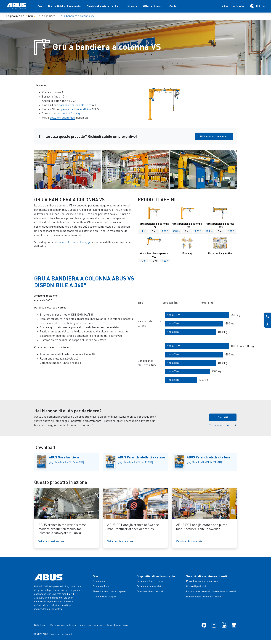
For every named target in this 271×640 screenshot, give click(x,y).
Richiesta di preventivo (213, 136)
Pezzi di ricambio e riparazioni (202, 581)
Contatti (174, 6)
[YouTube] (224, 625)
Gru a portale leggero (104, 597)
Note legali (40, 625)
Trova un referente (220, 425)
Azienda (132, 6)
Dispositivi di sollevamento (64, 6)
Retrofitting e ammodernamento (203, 597)
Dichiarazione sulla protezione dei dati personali (76, 625)
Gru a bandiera (46, 16)
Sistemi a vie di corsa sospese (109, 591)
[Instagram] (214, 625)
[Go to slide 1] (130, 186)
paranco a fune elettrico (76, 109)
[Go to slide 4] (138, 186)
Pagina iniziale (15, 16)
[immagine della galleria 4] (135, 169)
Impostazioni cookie (118, 625)
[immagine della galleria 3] (67, 169)
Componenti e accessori (150, 591)
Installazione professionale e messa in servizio (211, 591)
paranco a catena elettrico (75, 105)
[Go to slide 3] (135, 186)
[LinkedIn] (234, 625)
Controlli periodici (196, 586)
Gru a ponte (99, 581)
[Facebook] (204, 625)
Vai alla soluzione (48, 541)
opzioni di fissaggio (70, 113)
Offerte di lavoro (153, 6)
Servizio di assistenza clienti (104, 6)
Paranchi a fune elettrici (150, 581)
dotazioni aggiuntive (62, 117)
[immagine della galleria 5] (203, 169)
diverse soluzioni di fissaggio (73, 242)
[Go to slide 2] (133, 186)
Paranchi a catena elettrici (151, 586)
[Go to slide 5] (140, 186)
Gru (39, 6)
